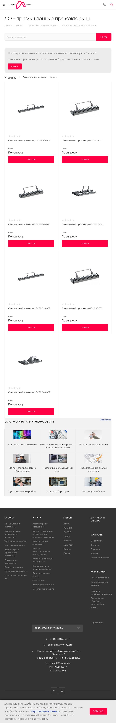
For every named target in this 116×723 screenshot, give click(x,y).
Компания (97, 535)
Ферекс (67, 549)
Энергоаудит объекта (93, 491)
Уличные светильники (15, 545)
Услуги (36, 518)
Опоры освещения (14, 567)
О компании (97, 541)
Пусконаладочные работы (22, 491)
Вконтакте (54, 690)
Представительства (100, 578)
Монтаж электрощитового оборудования (22, 469)
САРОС (67, 532)
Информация (98, 572)
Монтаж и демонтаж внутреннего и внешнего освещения (57, 446)
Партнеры (95, 549)
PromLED (67, 528)
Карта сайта (97, 623)
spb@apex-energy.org (60, 644)
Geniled (67, 553)
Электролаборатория (57, 491)
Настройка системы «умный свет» (58, 469)
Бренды (67, 518)
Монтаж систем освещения (93, 444)
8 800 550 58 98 (58, 639)
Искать (103, 37)
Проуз (66, 524)
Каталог (9, 518)
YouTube (62, 690)
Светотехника (39, 580)
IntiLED (66, 536)
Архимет (67, 541)
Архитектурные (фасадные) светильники (12, 553)
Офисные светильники (16, 571)
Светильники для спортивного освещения (12, 534)
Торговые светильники (15, 541)
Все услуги (106, 420)
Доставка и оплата (100, 558)
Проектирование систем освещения (93, 469)
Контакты (95, 545)
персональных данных (44, 711)
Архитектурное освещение (22, 444)
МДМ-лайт (68, 545)
